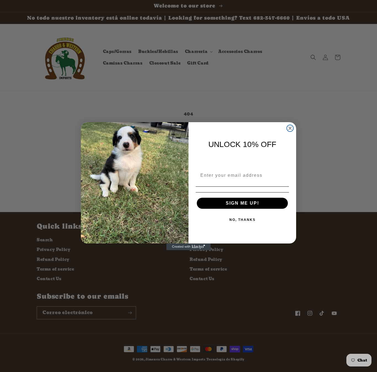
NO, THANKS (242, 220)
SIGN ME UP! (242, 203)
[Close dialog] (290, 128)
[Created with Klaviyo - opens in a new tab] (188, 246)
